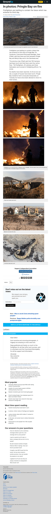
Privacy (4, 485)
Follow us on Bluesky (7, 495)
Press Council (18, 472)
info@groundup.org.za (7, 505)
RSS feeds (5, 488)
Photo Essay (6, 16)
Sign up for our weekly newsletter (10, 487)
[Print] (29, 278)
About (4, 483)
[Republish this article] (31, 278)
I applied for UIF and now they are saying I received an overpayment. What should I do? (18, 460)
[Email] (26, 278)
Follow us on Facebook (7, 493)
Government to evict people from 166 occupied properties (20, 422)
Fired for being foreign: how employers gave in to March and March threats (21, 396)
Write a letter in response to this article (25, 325)
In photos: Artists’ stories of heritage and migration (21, 411)
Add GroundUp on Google (42, 16)
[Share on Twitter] (24, 278)
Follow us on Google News (8, 490)
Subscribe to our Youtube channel (10, 498)
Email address (9, 301)
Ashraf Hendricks (16, 14)
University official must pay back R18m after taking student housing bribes (21, 385)
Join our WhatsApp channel (8, 500)
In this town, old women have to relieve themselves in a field (21, 418)
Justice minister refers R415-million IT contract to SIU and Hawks (21, 415)
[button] (47, 1)
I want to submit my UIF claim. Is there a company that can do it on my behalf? (19, 439)
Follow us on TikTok (7, 492)
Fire (11, 282)
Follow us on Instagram (7, 496)
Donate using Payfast (25, 271)
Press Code (34, 472)
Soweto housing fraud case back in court (19, 407)
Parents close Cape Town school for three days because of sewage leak (20, 399)
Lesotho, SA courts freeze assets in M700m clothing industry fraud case (20, 389)
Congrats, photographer (10, 333)
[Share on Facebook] (22, 278)
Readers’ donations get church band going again (21, 392)
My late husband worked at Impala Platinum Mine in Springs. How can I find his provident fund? (19, 445)
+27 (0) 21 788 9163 (7, 507)
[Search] (44, 2)
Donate (40, 1)
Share (35, 16)
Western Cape (12, 16)
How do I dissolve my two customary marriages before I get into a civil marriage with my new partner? (19, 432)
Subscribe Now (10, 305)
